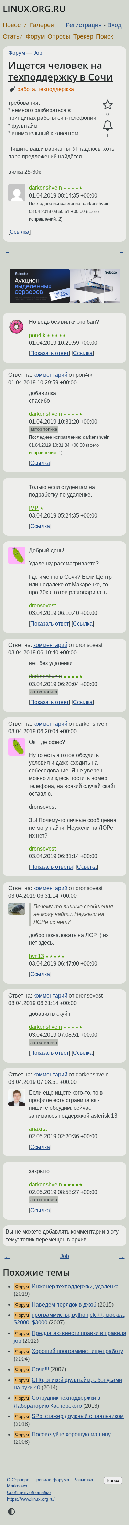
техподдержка (56, 89)
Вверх (113, 1480)
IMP (34, 508)
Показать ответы (51, 867)
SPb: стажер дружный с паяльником (78, 1416)
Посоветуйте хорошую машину (71, 1434)
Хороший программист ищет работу (77, 1351)
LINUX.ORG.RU (34, 9)
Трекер (83, 36)
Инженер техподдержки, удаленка (75, 1286)
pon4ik (37, 335)
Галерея (42, 25)
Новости (15, 25)
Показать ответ (49, 353)
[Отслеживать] (107, 125)
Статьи (13, 36)
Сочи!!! (40, 1369)
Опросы (58, 36)
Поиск (104, 36)
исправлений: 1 (45, 452)
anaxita (38, 1129)
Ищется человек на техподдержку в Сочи (60, 70)
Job (37, 53)
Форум (35, 36)
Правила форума (51, 1479)
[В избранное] (107, 105)
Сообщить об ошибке (29, 1492)
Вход (114, 25)
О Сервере (18, 1479)
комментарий (50, 375)
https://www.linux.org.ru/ (31, 1499)
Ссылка (19, 232)
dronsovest (42, 605)
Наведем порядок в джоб (64, 1305)
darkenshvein (45, 188)
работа (26, 89)
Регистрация (84, 25)
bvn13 (36, 956)
